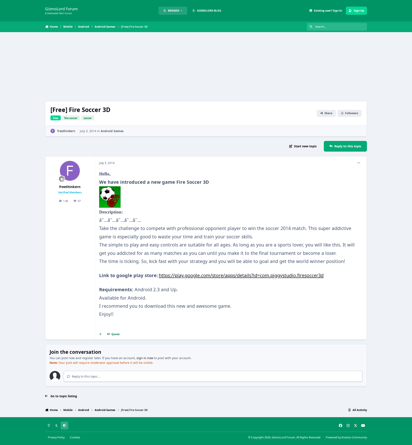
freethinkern (66, 131)
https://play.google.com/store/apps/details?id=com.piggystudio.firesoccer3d (241, 275)
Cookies (75, 437)
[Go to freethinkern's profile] (52, 131)
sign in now (144, 358)
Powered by (346, 437)
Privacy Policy (56, 437)
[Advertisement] (206, 67)
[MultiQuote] (100, 334)
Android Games (112, 131)
